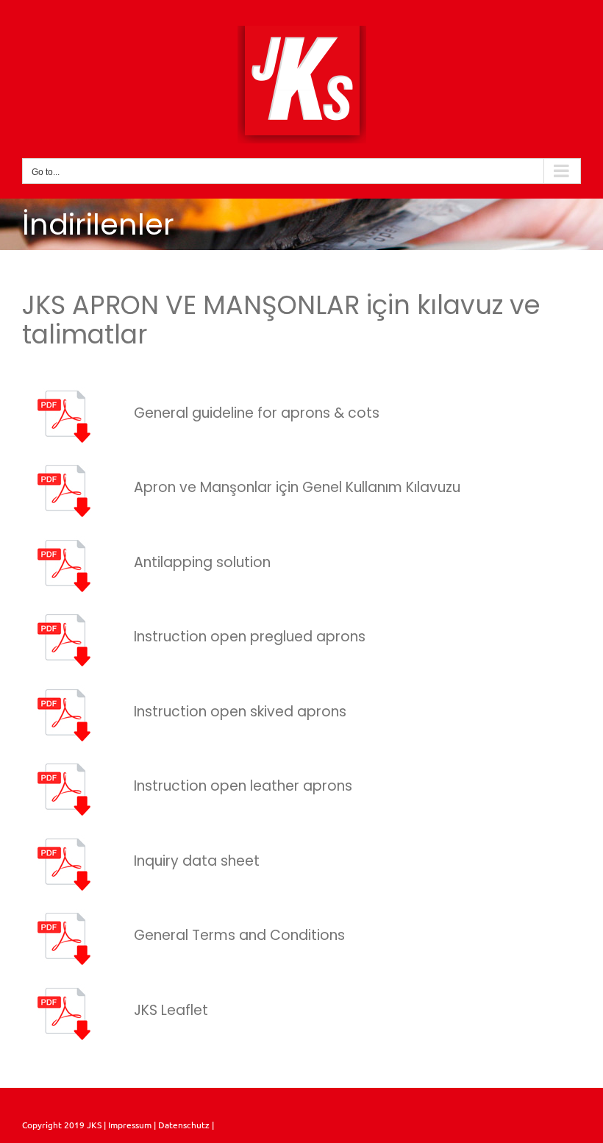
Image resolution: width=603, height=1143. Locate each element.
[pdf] (67, 392)
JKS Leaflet (171, 1010)
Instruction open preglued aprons (249, 637)
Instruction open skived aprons (240, 712)
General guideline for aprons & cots (256, 413)
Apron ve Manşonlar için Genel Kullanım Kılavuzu (297, 487)
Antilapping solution (202, 562)
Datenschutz (185, 1124)
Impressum (128, 1124)
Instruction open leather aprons (243, 786)
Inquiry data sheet (197, 861)
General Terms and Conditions (239, 935)
